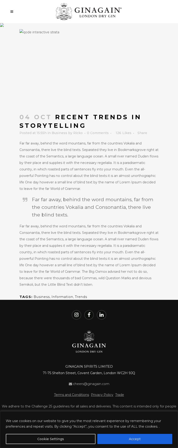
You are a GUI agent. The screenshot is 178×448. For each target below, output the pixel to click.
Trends (81, 297)
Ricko (78, 133)
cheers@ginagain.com (90, 384)
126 (123, 133)
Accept (135, 439)
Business (59, 133)
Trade (119, 395)
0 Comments (98, 133)
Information (62, 297)
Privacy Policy (102, 395)
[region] (89, 429)
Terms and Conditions (71, 395)
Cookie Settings (50, 439)
